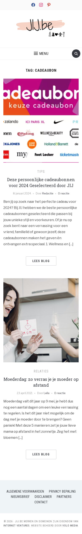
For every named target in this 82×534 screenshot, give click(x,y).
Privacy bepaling (62, 491)
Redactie (47, 193)
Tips (41, 172)
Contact (41, 502)
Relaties (41, 371)
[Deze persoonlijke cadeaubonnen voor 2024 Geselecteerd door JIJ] (41, 128)
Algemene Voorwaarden (25, 491)
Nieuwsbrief (20, 497)
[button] (41, 53)
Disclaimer (43, 497)
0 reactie (63, 193)
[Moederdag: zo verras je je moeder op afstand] (41, 330)
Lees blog (41, 261)
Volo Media (70, 525)
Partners (64, 497)
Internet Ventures (16, 525)
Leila (46, 393)
